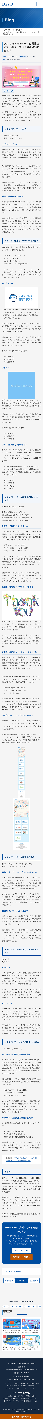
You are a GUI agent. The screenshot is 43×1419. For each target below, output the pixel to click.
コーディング (17, 30)
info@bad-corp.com (24, 1376)
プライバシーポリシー (28, 1388)
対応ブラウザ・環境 (14, 1388)
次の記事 (33, 1281)
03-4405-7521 (25, 1373)
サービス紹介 (15, 1383)
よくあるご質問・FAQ (13, 1271)
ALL (5, 1306)
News (32, 1383)
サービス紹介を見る (21, 1250)
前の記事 (10, 1281)
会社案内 (16, 1386)
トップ (4, 30)
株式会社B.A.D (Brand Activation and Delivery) (21, 1363)
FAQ (10, 1386)
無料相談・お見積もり (21, 1257)
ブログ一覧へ (21, 1281)
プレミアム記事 (16, 1306)
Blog (9, 30)
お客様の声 (24, 1383)
